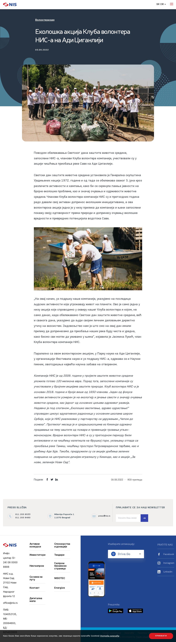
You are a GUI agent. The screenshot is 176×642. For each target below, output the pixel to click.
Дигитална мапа (36, 599)
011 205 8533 (22, 514)
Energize (59, 587)
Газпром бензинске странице (60, 566)
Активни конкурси (35, 545)
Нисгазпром (37, 565)
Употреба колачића (109, 636)
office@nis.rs (10, 602)
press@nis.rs (104, 516)
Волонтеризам (44, 20)
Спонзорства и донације (62, 545)
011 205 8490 (22, 518)
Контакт (35, 587)
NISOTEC (59, 578)
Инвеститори (37, 554)
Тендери (59, 554)
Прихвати (161, 636)
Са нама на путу (36, 578)
